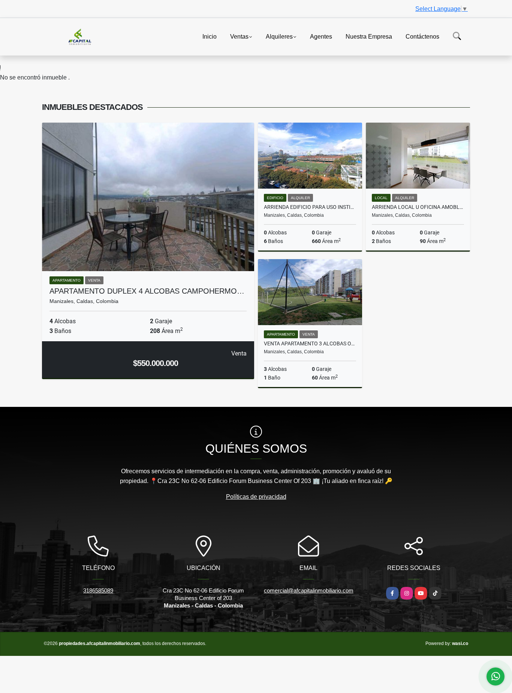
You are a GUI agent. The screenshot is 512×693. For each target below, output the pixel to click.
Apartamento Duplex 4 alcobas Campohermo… (146, 291)
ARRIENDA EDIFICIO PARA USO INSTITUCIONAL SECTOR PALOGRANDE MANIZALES (310, 207)
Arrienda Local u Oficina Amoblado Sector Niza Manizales (418, 207)
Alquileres (279, 36)
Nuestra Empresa (369, 36)
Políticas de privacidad (256, 497)
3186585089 (98, 590)
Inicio (209, 36)
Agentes (321, 36)
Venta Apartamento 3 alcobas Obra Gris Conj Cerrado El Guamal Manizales (310, 343)
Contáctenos (422, 36)
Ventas (239, 36)
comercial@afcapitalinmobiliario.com (308, 590)
